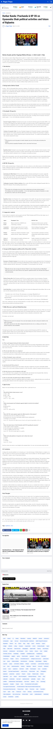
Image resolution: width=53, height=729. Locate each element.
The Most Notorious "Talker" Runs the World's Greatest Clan (28, 686)
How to (17, 658)
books (33, 643)
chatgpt (4, 646)
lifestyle (27, 663)
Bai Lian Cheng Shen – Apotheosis (27, 641)
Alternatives (23, 638)
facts (26, 651)
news (12, 525)
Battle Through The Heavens (41, 641)
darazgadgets (25, 648)
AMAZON (35, 638)
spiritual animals (26, 679)
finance (36, 651)
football (45, 651)
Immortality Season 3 (25, 658)
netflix (27, 668)
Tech (38, 681)
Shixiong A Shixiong (32, 676)
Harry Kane (43, 656)
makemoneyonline (15, 666)
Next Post (49, 571)
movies (4, 668)
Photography (43, 671)
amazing (29, 638)
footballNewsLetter (30, 653)
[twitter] (26, 720)
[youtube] (29, 720)
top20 (9, 691)
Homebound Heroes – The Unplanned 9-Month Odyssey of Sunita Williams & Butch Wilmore (13, 550)
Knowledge (31, 661)
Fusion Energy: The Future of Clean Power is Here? (20, 604)
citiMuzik (10, 646)
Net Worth (22, 668)
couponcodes (27, 646)
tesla (22, 684)
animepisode (5, 641)
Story (43, 679)
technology (43, 681)
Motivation (46, 666)
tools (37, 689)
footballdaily (16, 653)
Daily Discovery (17, 648)
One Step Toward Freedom (14, 671)
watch (31, 694)
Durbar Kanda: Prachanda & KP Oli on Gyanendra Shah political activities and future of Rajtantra (38, 550)
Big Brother (5, 643)
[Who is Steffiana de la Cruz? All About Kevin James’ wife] (5, 617)
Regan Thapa (7, 2)
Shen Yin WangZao (22, 676)
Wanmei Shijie (25, 694)
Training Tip (18, 691)
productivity (12, 673)
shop (44, 676)
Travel (24, 691)
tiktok (26, 689)
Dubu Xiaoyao (45, 648)
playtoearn (5, 673)
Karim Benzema (24, 661)
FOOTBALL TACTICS (7, 653)
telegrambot (5, 684)
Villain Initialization (7, 694)
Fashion (31, 651)
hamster (37, 656)
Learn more (9, 722)
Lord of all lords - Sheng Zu (43, 663)
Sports (38, 679)
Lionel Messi (33, 663)
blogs (28, 643)
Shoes (39, 676)
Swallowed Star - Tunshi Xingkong (15, 681)
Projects (23, 673)
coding (15, 646)
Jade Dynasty (45, 658)
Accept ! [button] (5, 725)
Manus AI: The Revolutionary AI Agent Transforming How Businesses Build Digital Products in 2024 (26, 597)
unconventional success (38, 691)
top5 (13, 691)
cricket (34, 646)
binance (11, 643)
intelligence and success (36, 658)
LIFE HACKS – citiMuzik (18, 663)
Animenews (46, 638)
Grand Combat (25, 656)
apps (11, 641)
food (41, 651)
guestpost (32, 656)
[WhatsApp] (21, 530)
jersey (8, 661)
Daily (4, 648)
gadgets (13, 656)
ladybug (45, 661)
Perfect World (32, 671)
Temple (17, 684)
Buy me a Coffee (9, 578)
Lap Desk (5, 663)
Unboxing (29, 691)
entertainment (12, 651)
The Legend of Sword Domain (9, 686)
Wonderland (10, 696)
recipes (28, 673)
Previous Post (5, 571)
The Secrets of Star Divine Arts (9, 689)
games (18, 656)
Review (42, 673)
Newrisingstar (33, 668)
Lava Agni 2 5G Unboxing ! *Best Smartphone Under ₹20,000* (22, 609)
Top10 (4, 691)
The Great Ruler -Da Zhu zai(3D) (31, 684)
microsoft (40, 666)
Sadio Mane (5, 676)
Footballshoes (39, 653)
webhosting (46, 694)
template (12, 684)
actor (4, 638)
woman (4, 696)
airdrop (17, 638)
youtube (16, 696)
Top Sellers (42, 689)
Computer (21, 646)
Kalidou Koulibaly (15, 661)
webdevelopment (38, 694)
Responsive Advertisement (26, 703)
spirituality (33, 679)
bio (15, 643)
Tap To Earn (26, 681)
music (9, 668)
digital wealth (32, 648)
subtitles (5, 681)
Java (4, 661)
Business (38, 643)
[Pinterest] (23, 530)
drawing (39, 648)
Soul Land (18, 679)
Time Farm (32, 689)
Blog (24, 643)
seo (11, 676)
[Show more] (29, 530)
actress (9, 638)
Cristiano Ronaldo (40, 646)
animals (40, 638)
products (18, 673)
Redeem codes (35, 673)
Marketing (29, 666)
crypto (48, 646)
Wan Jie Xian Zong (16, 694)
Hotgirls (11, 658)
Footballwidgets (6, 656)
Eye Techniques (20, 651)
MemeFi (34, 666)
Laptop (10, 663)
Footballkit (23, 653)
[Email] (26, 530)
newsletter (44, 668)
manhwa (22, 666)
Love (4, 666)
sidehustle (5, 679)
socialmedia (12, 679)
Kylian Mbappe (38, 661)
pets (38, 671)
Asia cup (16, 641)
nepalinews (7, 525)
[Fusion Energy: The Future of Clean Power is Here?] (5, 605)
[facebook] (23, 720)
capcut (43, 643)
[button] (1, 2)
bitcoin (19, 643)
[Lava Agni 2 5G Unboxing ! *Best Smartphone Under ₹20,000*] (5, 611)
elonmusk (5, 651)
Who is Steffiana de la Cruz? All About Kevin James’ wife (21, 615)
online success (24, 671)
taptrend (32, 681)
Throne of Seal (20, 689)
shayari (15, 676)
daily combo (9, 648)
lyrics (8, 666)
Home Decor (5, 658)
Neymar (4, 671)
